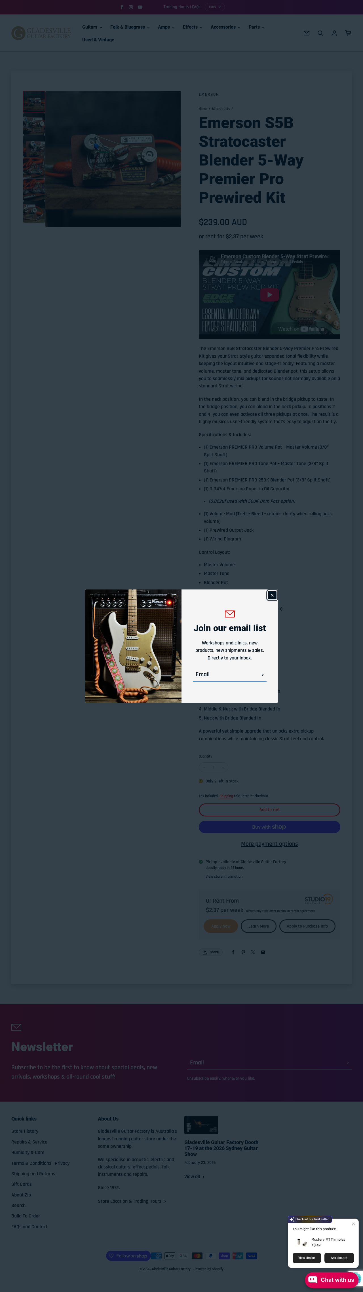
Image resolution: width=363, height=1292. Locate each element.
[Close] (272, 595)
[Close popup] (353, 1224)
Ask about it (339, 1258)
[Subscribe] (263, 674)
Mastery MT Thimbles (328, 1239)
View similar (306, 1258)
